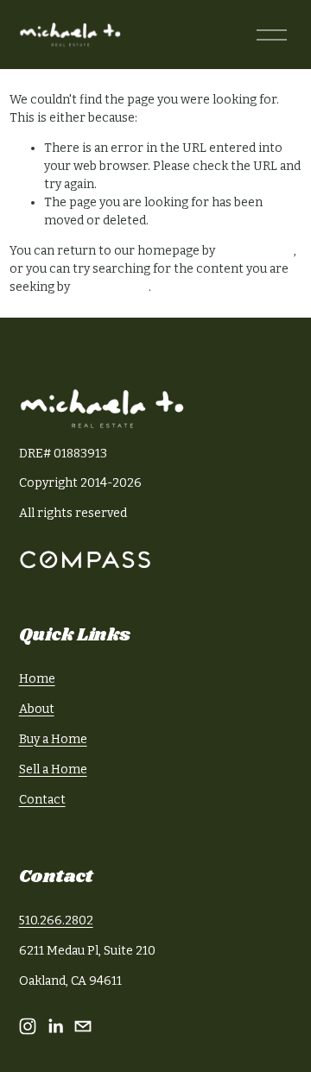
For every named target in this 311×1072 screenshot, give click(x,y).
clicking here (256, 250)
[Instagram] (27, 1026)
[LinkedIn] (55, 1026)
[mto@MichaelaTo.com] (83, 1026)
